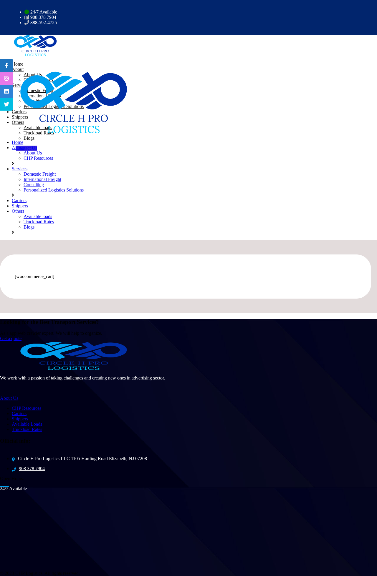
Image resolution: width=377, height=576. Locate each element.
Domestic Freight (40, 174)
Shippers (20, 205)
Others (18, 211)
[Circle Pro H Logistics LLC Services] (32, 45)
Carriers (19, 200)
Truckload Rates (39, 132)
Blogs (29, 138)
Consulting (34, 184)
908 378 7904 (32, 468)
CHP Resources (38, 158)
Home (17, 142)
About (18, 147)
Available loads (38, 216)
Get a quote (11, 338)
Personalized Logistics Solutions (54, 189)
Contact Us (26, 148)
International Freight (42, 179)
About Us (33, 152)
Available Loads (27, 424)
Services (19, 168)
